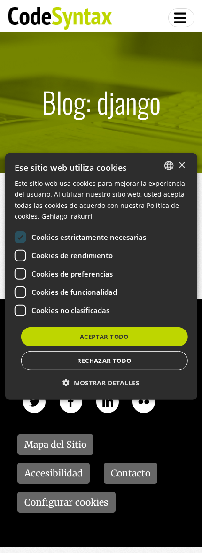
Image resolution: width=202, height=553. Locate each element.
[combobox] (168, 165)
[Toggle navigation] (181, 17)
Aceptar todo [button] (104, 336)
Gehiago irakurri (67, 215)
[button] (101, 382)
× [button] (181, 165)
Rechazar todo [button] (104, 360)
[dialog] (101, 276)
